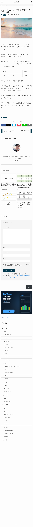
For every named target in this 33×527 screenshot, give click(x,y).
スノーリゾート (7, 401)
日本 (6, 375)
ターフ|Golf (6, 404)
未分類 (5, 440)
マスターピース (7, 391)
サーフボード (8, 334)
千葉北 (6, 379)
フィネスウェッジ (8, 424)
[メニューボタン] (2, 2)
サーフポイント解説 (8, 347)
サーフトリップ (7, 344)
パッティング (7, 417)
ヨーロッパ (7, 357)
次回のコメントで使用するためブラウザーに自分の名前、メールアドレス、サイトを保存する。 (17, 265)
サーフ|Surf (6, 328)
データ (4, 14)
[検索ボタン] (31, 2)
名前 (5, 247)
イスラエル (7, 360)
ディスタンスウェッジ (9, 414)
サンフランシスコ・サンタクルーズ (13, 366)
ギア (5, 331)
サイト (4, 258)
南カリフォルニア (9, 372)
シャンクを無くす (9, 430)
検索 (29, 287)
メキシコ (7, 369)
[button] (3, 125)
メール (5, 252)
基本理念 (6, 436)
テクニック (6, 388)
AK (16, 153)
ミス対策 (6, 427)
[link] (15, 161)
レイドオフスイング (8, 433)
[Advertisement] (16, 460)
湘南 (6, 385)
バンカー (6, 420)
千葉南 (6, 382)
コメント (6, 227)
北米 (6, 363)
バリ (6, 353)
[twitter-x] (18, 161)
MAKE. (16, 2)
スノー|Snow (6, 395)
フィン (6, 338)
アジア (6, 350)
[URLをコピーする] (29, 125)
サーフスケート (7, 341)
